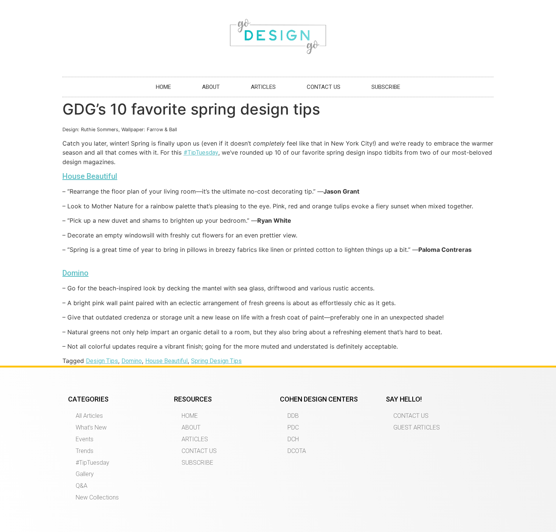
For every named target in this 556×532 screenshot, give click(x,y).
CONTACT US (323, 87)
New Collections (97, 497)
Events (84, 439)
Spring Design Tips (216, 360)
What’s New (91, 427)
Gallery (85, 474)
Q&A (81, 485)
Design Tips (102, 360)
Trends (84, 450)
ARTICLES (263, 87)
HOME (163, 87)
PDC (293, 427)
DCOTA (296, 450)
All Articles (89, 415)
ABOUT (211, 87)
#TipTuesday (200, 152)
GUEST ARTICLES (416, 427)
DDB (293, 415)
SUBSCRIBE (385, 87)
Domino (75, 273)
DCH (293, 439)
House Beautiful (89, 176)
